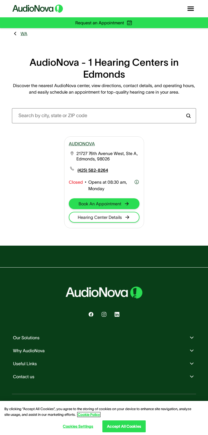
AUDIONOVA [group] (82, 143)
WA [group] (24, 33)
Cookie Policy (89, 415)
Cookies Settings (78, 426)
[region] (104, 418)
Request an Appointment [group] (99, 22)
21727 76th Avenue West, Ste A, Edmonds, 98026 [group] (107, 156)
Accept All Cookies (124, 426)
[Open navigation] (190, 8)
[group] (92, 170)
